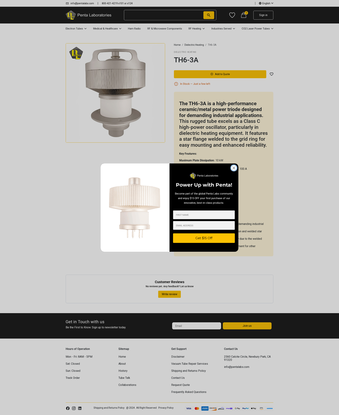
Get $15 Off (203, 238)
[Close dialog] (234, 168)
